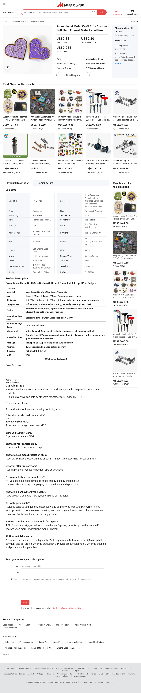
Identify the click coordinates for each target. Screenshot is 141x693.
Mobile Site (66, 671)
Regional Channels (111, 668)
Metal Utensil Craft (83, 624)
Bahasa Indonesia (79, 676)
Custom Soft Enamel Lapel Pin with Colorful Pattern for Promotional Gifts (124, 296)
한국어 (108, 674)
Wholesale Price (83, 668)
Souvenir (36, 241)
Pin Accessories (26, 642)
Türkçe (57, 676)
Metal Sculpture (63, 624)
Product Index (126, 668)
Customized (90, 219)
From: (16, 566)
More (117, 63)
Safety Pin (9, 642)
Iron (34, 225)
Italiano (72, 674)
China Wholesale (67, 668)
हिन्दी (123, 674)
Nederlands (91, 674)
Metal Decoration (10, 627)
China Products (25, 668)
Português (40, 674)
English (22, 674)
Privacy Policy (111, 682)
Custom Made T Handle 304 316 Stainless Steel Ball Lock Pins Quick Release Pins (124, 375)
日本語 (116, 674)
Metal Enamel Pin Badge (15, 648)
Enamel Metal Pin (74, 642)
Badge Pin (43, 642)
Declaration (99, 682)
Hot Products (11, 668)
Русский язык (62, 674)
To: (18, 572)
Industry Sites (97, 668)
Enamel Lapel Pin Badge (67, 648)
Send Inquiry (73, 75)
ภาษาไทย (131, 674)
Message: (14, 579)
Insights (76, 671)
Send (25, 602)
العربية (101, 674)
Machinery (37, 215)
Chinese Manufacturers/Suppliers (46, 668)
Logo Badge (8, 624)
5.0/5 (123, 40)
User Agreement (86, 682)
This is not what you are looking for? (36, 608)
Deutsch (81, 674)
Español (31, 674)
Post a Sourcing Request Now (67, 608)
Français (50, 674)
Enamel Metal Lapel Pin (41, 648)
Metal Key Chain (44, 624)
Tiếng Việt (66, 676)
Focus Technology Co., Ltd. (52, 682)
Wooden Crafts (25, 624)
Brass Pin (57, 642)
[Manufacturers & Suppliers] (70, 4)
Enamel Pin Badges (95, 642)
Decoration (37, 211)
